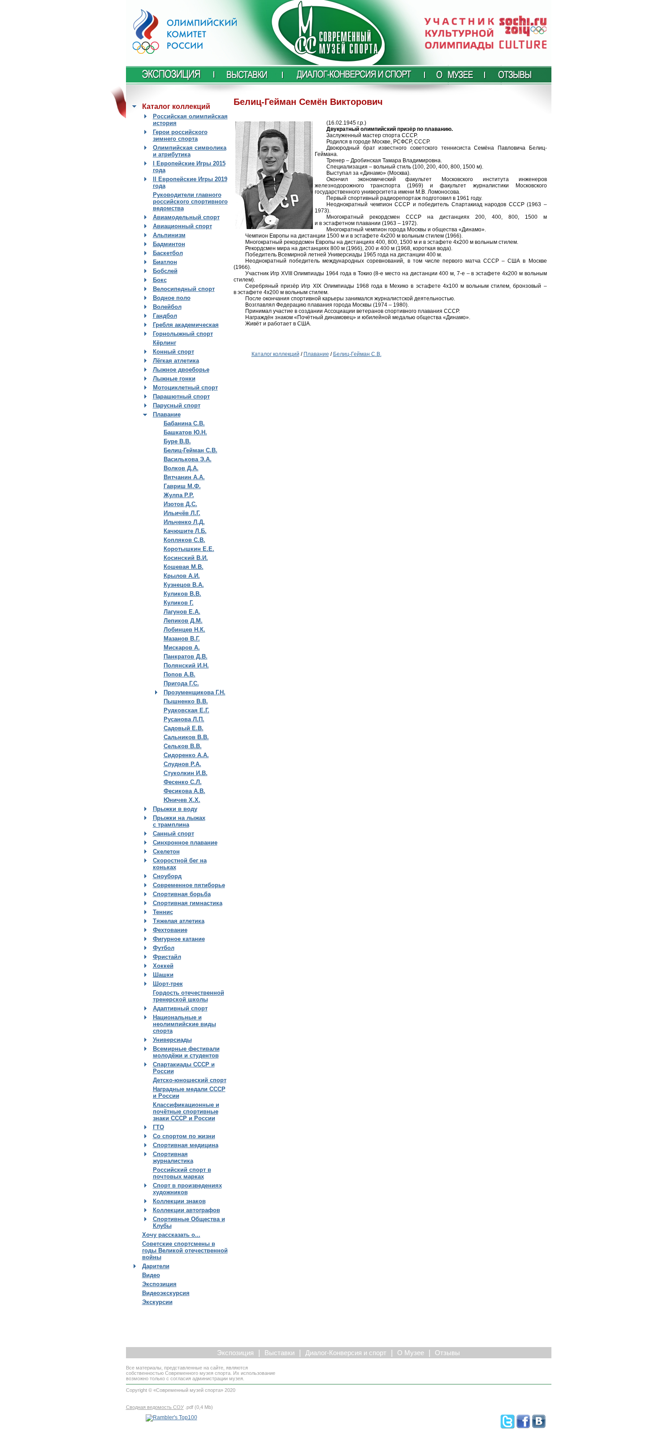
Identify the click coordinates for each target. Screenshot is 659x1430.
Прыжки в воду (175, 809)
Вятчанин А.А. (184, 477)
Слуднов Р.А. (182, 764)
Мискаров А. (182, 647)
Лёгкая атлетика (176, 360)
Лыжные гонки (174, 378)
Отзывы (447, 1352)
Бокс (160, 280)
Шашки (163, 974)
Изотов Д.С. (180, 504)
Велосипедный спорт (184, 289)
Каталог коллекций (275, 354)
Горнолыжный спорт (183, 333)
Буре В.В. (177, 441)
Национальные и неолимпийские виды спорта (184, 1024)
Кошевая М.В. (184, 566)
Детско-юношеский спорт (189, 1080)
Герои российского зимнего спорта (180, 135)
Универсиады (172, 1039)
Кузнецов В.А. (184, 584)
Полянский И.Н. (186, 665)
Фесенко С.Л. (183, 782)
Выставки (279, 1352)
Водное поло (172, 298)
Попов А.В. (179, 674)
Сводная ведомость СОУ (155, 1407)
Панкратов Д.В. (186, 656)
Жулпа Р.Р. (179, 495)
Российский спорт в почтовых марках (182, 1173)
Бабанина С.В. (184, 423)
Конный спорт (173, 351)
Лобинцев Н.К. (184, 629)
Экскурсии (157, 1302)
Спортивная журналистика (173, 1157)
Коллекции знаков (179, 1201)
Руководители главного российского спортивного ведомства (190, 201)
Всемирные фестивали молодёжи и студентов (186, 1052)
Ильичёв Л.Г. (182, 513)
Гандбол (165, 315)
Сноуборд (167, 876)
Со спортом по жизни (184, 1136)
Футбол (163, 948)
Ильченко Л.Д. (184, 522)
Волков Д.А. (181, 468)
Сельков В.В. (183, 746)
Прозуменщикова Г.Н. (194, 692)
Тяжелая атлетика (178, 921)
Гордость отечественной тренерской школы (188, 996)
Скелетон (166, 851)
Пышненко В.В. (186, 701)
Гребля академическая (186, 324)
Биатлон (165, 262)
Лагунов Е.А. (182, 611)
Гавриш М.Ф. (182, 486)
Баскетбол (168, 253)
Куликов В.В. (182, 593)
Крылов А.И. (182, 575)
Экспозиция (159, 1284)
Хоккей (163, 965)
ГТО (158, 1127)
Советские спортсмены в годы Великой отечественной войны (185, 1250)
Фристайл (167, 956)
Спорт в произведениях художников (187, 1189)
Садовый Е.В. (184, 728)
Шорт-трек (168, 983)
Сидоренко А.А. (186, 755)
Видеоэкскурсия (166, 1293)
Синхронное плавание (185, 842)
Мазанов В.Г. (182, 638)
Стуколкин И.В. (186, 773)
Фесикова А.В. (184, 791)
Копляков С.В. (184, 540)
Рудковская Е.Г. (186, 710)
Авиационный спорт (182, 226)
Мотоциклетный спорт (185, 387)
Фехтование (170, 930)
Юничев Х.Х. (182, 800)
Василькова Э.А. (188, 459)
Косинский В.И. (186, 558)
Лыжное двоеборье (181, 369)
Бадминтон (169, 244)
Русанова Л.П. (184, 719)
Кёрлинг (164, 342)
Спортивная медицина (185, 1145)
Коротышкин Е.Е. (189, 549)
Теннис (163, 912)
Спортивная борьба (182, 894)
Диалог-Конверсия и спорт (345, 1352)
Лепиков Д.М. (183, 620)
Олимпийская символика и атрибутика (189, 151)
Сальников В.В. (186, 737)
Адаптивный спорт (180, 1008)
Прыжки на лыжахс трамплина (179, 821)
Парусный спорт (176, 405)
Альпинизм (169, 235)
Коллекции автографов (186, 1210)
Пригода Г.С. (181, 683)
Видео (151, 1275)
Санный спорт (173, 833)
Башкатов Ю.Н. (185, 432)
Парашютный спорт (181, 396)
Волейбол (167, 306)
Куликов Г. (179, 602)
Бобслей (165, 271)
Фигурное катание (179, 939)
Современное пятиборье (189, 885)
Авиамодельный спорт (186, 217)
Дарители (155, 1266)
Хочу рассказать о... (171, 1234)
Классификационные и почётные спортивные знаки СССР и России (186, 1111)
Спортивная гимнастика (187, 903)
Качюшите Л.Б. (185, 531)
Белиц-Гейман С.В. (190, 450)
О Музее (410, 1352)
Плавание (167, 414)
